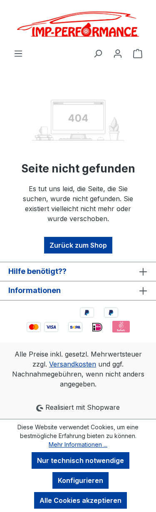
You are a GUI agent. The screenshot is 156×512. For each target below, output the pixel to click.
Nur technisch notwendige (80, 460)
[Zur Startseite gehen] (78, 24)
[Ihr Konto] (118, 53)
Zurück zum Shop (78, 245)
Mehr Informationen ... (78, 444)
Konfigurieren (80, 480)
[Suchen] (98, 53)
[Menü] (18, 53)
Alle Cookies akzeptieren (80, 500)
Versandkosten (72, 364)
